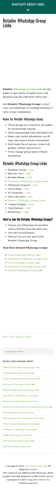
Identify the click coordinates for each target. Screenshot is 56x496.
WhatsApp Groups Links (28, 89)
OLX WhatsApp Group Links (24, 262)
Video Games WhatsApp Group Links (21, 423)
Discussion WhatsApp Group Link (27, 266)
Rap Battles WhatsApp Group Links (20, 401)
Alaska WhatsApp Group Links (18, 435)
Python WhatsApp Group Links (25, 270)
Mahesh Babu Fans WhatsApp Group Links (24, 418)
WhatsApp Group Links (28, 4)
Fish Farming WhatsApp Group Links (21, 390)
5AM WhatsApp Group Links (17, 446)
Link (31, 169)
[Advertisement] (28, 58)
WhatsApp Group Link (36, 466)
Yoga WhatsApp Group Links (24, 254)
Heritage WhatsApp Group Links (19, 384)
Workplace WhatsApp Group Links (20, 429)
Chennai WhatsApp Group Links (18, 440)
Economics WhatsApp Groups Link (27, 258)
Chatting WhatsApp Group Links (19, 373)
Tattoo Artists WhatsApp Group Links (22, 378)
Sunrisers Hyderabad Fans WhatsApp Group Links (28, 407)
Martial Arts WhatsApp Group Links (20, 395)
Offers (28, 336)
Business (20, 336)
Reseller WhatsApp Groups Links (26, 200)
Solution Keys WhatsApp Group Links (21, 367)
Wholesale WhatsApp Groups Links (28, 181)
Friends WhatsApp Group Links (18, 412)
